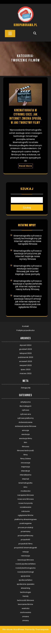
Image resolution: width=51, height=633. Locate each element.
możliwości (25, 491)
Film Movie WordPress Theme (17, 629)
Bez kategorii (25, 406)
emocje (25, 430)
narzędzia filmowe (25, 495)
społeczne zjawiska (25, 584)
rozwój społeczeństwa (25, 563)
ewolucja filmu (25, 438)
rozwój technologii (25, 572)
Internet (25, 479)
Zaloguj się (25, 387)
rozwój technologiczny (25, 568)
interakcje (25, 471)
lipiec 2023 (25, 369)
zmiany (25, 620)
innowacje (25, 462)
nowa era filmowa (26, 499)
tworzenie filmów (25, 604)
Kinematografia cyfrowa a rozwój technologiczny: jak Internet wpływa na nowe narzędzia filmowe (27, 240)
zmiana (25, 616)
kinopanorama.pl (25, 25)
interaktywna (25, 474)
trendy (25, 596)
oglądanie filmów (25, 515)
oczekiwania (25, 507)
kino (25, 487)
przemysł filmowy (25, 535)
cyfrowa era (25, 414)
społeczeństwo (25, 580)
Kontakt (25, 326)
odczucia (25, 511)
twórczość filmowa (25, 600)
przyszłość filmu (25, 543)
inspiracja (25, 466)
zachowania (25, 612)
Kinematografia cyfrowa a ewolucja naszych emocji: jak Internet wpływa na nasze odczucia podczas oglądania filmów (27, 301)
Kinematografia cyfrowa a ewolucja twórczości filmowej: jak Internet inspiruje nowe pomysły (27, 270)
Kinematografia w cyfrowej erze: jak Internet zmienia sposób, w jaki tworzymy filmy (25, 116)
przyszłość (25, 539)
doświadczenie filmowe (25, 426)
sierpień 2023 (26, 365)
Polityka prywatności (25, 330)
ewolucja (25, 434)
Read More (25, 165)
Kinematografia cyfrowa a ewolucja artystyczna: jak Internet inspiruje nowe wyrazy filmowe (27, 255)
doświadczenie (25, 422)
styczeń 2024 (25, 345)
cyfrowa (25, 410)
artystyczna (25, 402)
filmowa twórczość (25, 450)
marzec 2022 (25, 373)
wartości (25, 608)
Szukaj (26, 189)
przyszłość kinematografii (25, 547)
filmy (26, 454)
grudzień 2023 (25, 349)
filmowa (25, 446)
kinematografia (25, 483)
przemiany (25, 531)
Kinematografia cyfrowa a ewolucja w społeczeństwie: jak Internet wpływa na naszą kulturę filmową (27, 285)
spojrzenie (25, 576)
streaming (25, 588)
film (25, 442)
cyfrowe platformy (25, 418)
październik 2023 (25, 357)
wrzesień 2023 (25, 361)
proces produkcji (25, 527)
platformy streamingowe (26, 519)
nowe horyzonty (25, 503)
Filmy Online (25, 458)
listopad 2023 (26, 353)
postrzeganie (26, 523)
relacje (25, 551)
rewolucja (25, 555)
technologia (25, 592)
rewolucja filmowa (25, 560)
